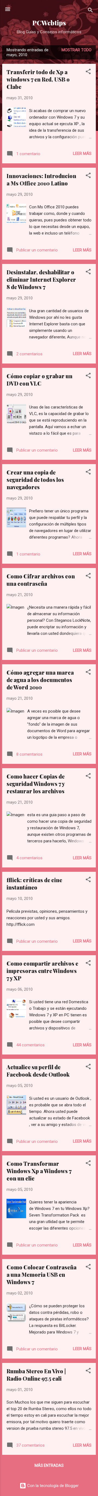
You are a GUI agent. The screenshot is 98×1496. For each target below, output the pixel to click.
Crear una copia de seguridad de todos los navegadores (35, 479)
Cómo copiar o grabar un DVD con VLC (39, 379)
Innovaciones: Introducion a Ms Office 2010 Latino (41, 179)
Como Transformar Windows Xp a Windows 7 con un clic (39, 1171)
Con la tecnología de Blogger (52, 1485)
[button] (88, 72)
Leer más (82, 153)
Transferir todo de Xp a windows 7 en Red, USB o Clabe (38, 79)
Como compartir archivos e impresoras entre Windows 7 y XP (42, 971)
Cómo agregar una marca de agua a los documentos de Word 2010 (40, 680)
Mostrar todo (76, 49)
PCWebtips (49, 23)
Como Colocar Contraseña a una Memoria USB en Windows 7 (41, 1274)
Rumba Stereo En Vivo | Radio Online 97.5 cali (36, 1374)
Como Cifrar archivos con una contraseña (41, 579)
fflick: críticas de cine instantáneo (34, 883)
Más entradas (49, 1465)
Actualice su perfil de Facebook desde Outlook (38, 1070)
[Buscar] (90, 11)
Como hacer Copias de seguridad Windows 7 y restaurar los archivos (36, 784)
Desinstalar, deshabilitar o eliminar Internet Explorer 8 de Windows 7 (41, 279)
